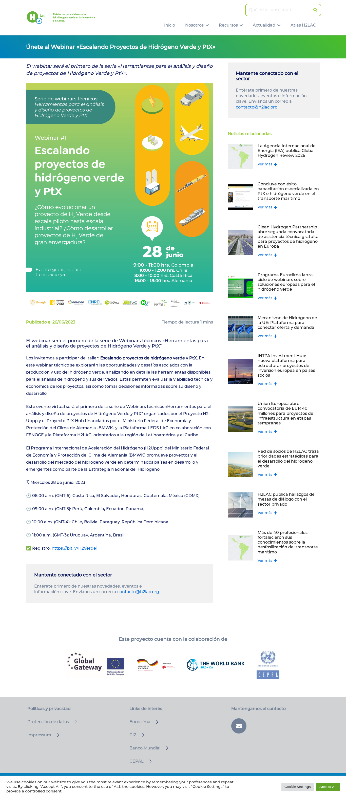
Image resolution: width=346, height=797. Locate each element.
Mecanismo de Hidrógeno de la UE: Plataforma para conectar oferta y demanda (287, 322)
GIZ (133, 735)
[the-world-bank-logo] (215, 665)
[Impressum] (55, 735)
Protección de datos (48, 721)
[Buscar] (315, 10)
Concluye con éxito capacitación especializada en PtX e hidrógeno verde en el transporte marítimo (288, 191)
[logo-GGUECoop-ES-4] (96, 664)
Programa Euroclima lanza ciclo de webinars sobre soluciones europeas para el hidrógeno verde (286, 282)
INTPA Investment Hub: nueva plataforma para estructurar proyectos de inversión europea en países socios (286, 365)
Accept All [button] (328, 787)
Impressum (39, 735)
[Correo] (238, 726)
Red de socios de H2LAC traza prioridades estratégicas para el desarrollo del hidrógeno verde (288, 458)
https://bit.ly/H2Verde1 (75, 548)
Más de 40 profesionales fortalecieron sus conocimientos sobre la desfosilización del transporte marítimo (288, 542)
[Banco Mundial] (164, 748)
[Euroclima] (155, 722)
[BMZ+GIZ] (156, 665)
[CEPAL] (148, 761)
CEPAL (136, 761)
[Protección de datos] (73, 722)
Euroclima (139, 721)
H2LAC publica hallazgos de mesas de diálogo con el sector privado (286, 499)
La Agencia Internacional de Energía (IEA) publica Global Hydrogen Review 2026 (287, 150)
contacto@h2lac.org (138, 591)
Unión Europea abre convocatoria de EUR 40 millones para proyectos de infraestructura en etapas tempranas (285, 413)
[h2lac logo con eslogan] (61, 17)
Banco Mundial (144, 748)
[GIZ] (141, 735)
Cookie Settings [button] (297, 787)
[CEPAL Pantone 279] (268, 665)
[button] (206, 25)
